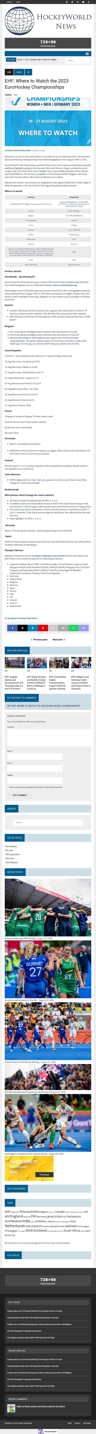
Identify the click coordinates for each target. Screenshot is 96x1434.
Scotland (39, 1230)
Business (51, 1212)
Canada (59, 1211)
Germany (41, 1216)
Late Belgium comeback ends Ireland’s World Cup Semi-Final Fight (31, 1337)
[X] (77, 1)
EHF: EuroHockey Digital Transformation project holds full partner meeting (57, 683)
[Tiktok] (72, 1)
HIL (64, 1216)
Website (10, 775)
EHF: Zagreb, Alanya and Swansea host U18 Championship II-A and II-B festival (14, 683)
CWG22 (67, 1212)
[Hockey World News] (48, 21)
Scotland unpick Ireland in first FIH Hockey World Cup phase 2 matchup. (33, 1317)
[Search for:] (48, 823)
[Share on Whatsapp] (73, 628)
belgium (43, 1211)
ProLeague (11, 1230)
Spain (82, 1231)
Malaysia (52, 1221)
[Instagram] (66, 1)
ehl (7, 1216)
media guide (65, 1222)
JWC (46, 1222)
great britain (55, 1216)
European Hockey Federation (22, 618)
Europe (19, 72)
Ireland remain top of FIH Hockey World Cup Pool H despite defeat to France (34, 1310)
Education (80, 1212)
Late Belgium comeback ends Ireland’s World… (27, 1153)
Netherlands (15, 1225)
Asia (23, 1211)
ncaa (73, 1221)
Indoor (33, 1222)
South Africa (72, 1230)
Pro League (21, 1231)
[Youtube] (83, 1)
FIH (33, 1216)
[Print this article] (63, 628)
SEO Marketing (51, 1231)
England (16, 1216)
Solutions (60, 1231)
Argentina (15, 1212)
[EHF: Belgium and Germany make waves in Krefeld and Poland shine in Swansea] (81, 666)
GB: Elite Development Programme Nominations (28, 1092)
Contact (10, 2)
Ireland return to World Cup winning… (23, 1062)
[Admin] (11, 1410)
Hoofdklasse (13, 1221)
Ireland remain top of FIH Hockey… (21, 938)
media (58, 1222)
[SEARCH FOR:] (77, 61)
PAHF (62, 1226)
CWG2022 (73, 1212)
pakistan (71, 1226)
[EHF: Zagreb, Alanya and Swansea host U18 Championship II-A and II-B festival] (15, 666)
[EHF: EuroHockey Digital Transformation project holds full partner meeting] (59, 666)
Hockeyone (73, 1216)
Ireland (40, 1221)
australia (32, 1211)
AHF (7, 1212)
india (26, 1220)
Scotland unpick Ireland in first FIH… (22, 1000)
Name (9, 751)
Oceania (45, 1226)
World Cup (10, 1235)
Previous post (40, 639)
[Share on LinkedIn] (33, 628)
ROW (29, 1230)
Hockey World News (22, 150)
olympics (55, 1226)
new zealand (33, 1226)
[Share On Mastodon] (83, 628)
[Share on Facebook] (12, 628)
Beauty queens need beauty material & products (45, 1406)
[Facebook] (88, 1)
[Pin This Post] (43, 628)
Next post (58, 639)
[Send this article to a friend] (53, 628)
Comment (10, 727)
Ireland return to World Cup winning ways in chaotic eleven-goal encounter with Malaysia (39, 1324)
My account (87, 1423)
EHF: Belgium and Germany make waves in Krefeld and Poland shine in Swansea (80, 683)
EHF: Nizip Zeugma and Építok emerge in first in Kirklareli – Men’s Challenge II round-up (36, 683)
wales (87, 1230)
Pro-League (83, 1226)
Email (9, 763)
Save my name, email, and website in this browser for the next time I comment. (36, 787)
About (18, 2)
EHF (15, 95)
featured (27, 1217)
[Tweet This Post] (23, 628)
